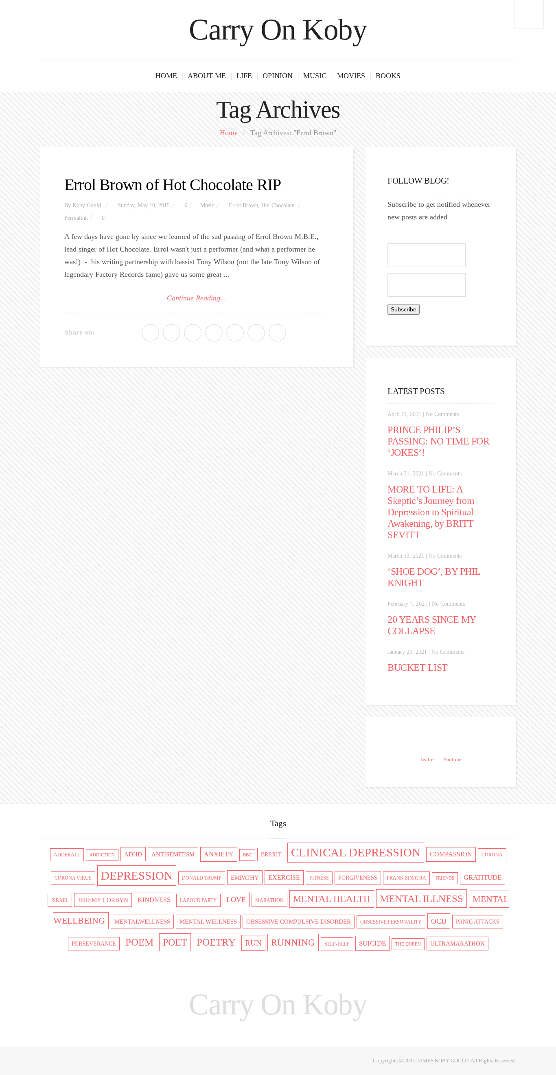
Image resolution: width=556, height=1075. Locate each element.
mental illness (421, 898)
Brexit (271, 855)
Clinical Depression (355, 852)
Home (166, 76)
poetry (216, 942)
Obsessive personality (391, 922)
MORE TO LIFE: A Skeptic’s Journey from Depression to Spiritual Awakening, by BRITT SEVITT (430, 512)
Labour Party (198, 900)
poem (139, 942)
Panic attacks (477, 922)
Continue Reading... (196, 298)
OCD (439, 921)
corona (492, 855)
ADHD (133, 854)
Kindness (154, 900)
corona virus (73, 878)
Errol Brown (243, 205)
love (236, 899)
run (253, 943)
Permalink (76, 218)
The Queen (408, 944)
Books (388, 76)
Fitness (319, 878)
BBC (247, 855)
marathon (269, 900)
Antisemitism (173, 854)
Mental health (331, 899)
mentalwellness (142, 921)
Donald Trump (201, 878)
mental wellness (208, 921)
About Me (207, 76)
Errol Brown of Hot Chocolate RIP (172, 184)
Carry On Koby (278, 29)
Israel (59, 900)
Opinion (278, 76)
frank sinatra (406, 878)
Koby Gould (86, 205)
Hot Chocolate (277, 205)
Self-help (337, 944)
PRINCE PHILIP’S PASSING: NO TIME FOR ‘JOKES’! (438, 441)
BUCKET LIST (417, 667)
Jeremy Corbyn (103, 900)
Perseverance (94, 944)
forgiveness (357, 878)
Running (293, 942)
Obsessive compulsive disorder (298, 921)
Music (314, 76)
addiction (102, 855)
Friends (445, 878)
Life (244, 76)
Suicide (372, 943)
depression (137, 875)
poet (175, 942)
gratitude (482, 877)
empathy (245, 877)
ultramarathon (457, 943)
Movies (351, 76)
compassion (451, 854)
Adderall (67, 855)
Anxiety (219, 854)
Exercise (284, 877)
